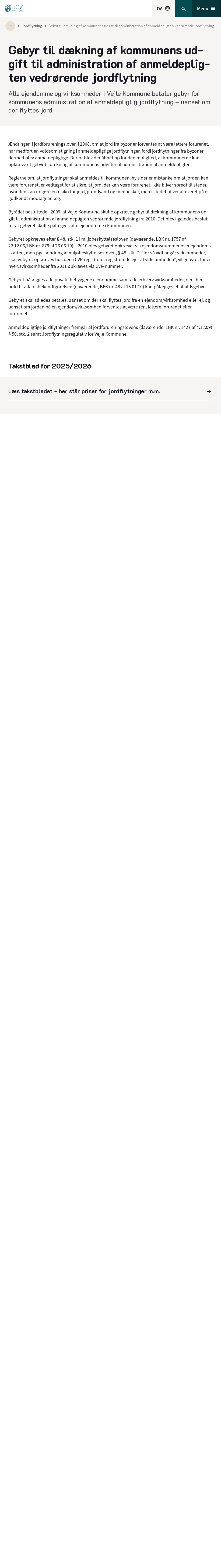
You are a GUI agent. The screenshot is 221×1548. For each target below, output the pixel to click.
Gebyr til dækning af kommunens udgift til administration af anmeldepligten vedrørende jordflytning (131, 25)
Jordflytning (32, 25)
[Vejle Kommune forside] (14, 8)
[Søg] (183, 8)
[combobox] (163, 8)
